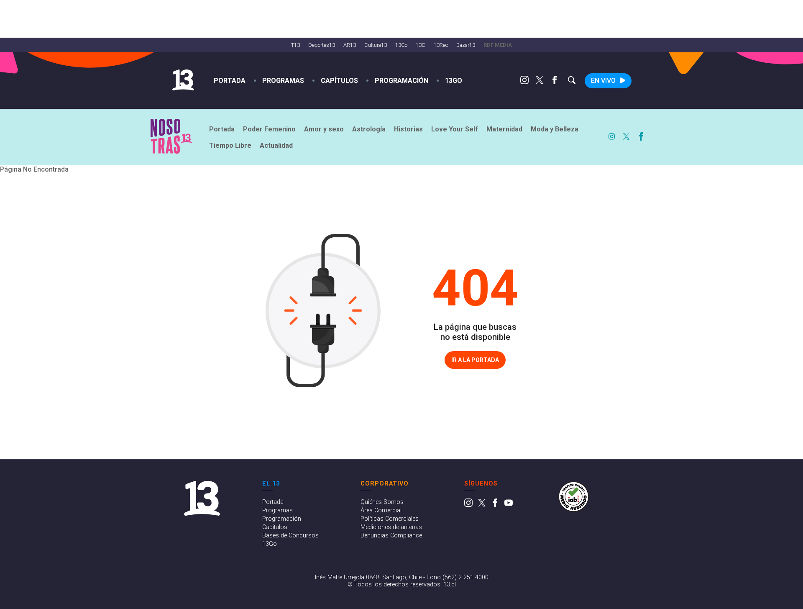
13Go (401, 45)
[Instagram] (524, 82)
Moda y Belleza (554, 129)
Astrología (369, 129)
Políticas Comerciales (390, 518)
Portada (230, 81)
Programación (401, 81)
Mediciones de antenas (391, 527)
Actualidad (276, 145)
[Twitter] (539, 82)
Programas (283, 81)
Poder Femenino (269, 129)
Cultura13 (375, 45)
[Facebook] (554, 82)
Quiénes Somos (382, 502)
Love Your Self (454, 129)
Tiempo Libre (230, 145)
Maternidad (504, 129)
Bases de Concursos (290, 535)
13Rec (441, 45)
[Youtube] (508, 505)
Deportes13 (321, 45)
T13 (295, 45)
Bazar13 (465, 45)
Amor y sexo (324, 129)
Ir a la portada (475, 360)
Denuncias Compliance (391, 535)
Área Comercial (381, 510)
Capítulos (339, 81)
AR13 (349, 45)
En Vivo (603, 81)
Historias (408, 129)
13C (420, 45)
